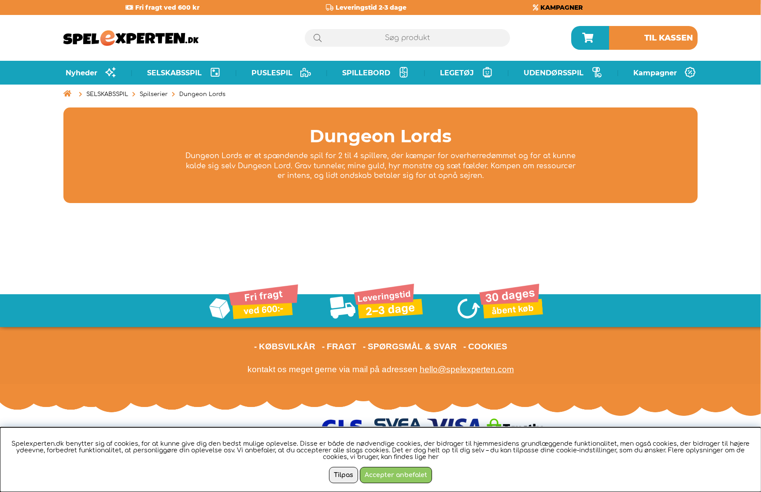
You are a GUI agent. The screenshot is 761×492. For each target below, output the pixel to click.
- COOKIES (485, 346)
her (433, 457)
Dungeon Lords (202, 94)
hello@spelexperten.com (467, 369)
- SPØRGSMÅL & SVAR (410, 346)
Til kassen (668, 38)
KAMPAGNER (561, 7)
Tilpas (343, 475)
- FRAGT (339, 346)
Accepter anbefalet (396, 475)
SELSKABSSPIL (107, 94)
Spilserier (154, 94)
